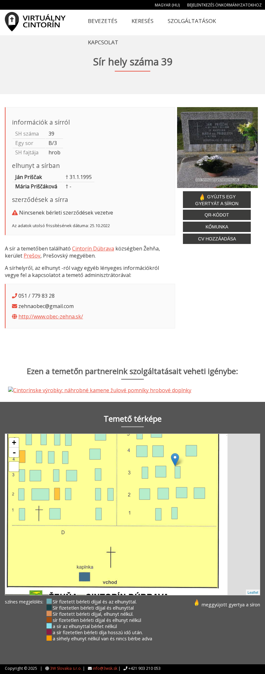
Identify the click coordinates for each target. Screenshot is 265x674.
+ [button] (14, 442)
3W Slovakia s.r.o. (66, 668)
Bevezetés (102, 21)
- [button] (14, 452)
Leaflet (253, 592)
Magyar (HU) (167, 5)
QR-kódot (217, 214)
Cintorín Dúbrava (93, 248)
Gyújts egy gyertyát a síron (216, 200)
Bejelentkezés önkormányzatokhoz (224, 5)
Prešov (32, 255)
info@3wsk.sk (105, 668)
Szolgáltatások (192, 21)
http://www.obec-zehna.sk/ (50, 316)
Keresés (143, 21)
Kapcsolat (103, 42)
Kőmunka (217, 226)
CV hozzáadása (217, 238)
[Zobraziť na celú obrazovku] (14, 466)
